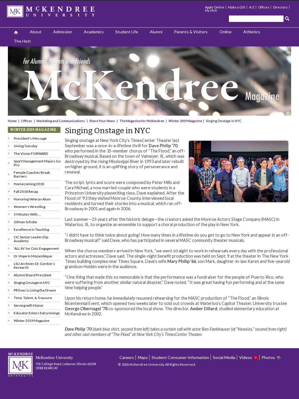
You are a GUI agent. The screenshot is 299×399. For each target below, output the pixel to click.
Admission (62, 31)
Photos (268, 357)
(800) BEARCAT (47, 368)
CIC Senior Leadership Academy (31, 239)
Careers (126, 357)
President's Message (30, 138)
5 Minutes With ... (27, 214)
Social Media (224, 357)
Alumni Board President (32, 275)
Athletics (251, 31)
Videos (245, 357)
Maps (143, 357)
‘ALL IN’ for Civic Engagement (36, 248)
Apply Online (214, 7)
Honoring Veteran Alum (32, 199)
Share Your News (102, 121)
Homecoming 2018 (29, 184)
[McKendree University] (58, 13)
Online (225, 31)
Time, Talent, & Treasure (33, 298)
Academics (94, 31)
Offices (263, 7)
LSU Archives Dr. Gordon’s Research (34, 265)
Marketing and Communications (60, 121)
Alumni (156, 31)
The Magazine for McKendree (141, 121)
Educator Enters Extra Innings (37, 313)
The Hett (22, 41)
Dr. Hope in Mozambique (33, 256)
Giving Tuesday (25, 146)
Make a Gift (236, 7)
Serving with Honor (29, 305)
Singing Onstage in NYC (32, 282)
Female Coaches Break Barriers (32, 174)
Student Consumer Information (180, 357)
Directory (280, 7)
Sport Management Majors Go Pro (37, 163)
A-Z (251, 7)
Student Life (126, 31)
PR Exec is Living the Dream (35, 290)
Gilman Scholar (25, 222)
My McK (211, 10)
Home (12, 121)
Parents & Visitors (191, 31)
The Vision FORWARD (31, 153)
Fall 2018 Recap (26, 191)
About (35, 31)
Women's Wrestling (29, 207)
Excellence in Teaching (31, 229)
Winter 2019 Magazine (185, 121)
